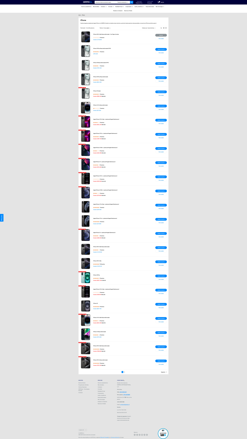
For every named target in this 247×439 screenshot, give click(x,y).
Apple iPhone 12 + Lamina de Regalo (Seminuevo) (104, 232)
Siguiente (163, 372)
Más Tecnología (159, 6)
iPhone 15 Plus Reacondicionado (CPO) (102, 48)
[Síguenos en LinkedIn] (147, 435)
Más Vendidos (96, 6)
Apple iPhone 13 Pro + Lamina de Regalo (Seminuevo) (105, 133)
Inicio (79, 15)
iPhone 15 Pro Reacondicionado (100, 360)
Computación (128, 6)
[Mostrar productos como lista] (163, 28)
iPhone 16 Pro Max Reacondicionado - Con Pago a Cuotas (106, 34)
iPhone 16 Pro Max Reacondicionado (101, 246)
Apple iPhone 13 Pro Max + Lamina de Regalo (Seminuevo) (106, 119)
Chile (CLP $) (81, 430)
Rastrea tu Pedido (128, 10)
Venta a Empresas (82, 387)
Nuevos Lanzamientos (86, 6)
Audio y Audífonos (139, 6)
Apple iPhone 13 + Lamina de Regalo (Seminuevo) (104, 161)
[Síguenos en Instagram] (139, 435)
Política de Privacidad (104, 437)
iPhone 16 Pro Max (97, 260)
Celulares (103, 6)
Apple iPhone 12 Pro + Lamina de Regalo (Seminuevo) (105, 175)
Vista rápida (161, 38)
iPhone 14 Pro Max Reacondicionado (101, 317)
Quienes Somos (81, 382)
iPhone (83, 15)
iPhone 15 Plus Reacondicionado (100, 76)
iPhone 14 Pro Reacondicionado (100, 105)
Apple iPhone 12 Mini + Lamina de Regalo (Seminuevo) (105, 190)
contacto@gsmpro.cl (125, 404)
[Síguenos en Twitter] (137, 435)
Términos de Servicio (115, 437)
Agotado (161, 35)
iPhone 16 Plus (96, 275)
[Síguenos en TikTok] (144, 435)
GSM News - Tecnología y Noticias (84, 389)
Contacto (80, 392)
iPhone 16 (95, 303)
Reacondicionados (150, 6)
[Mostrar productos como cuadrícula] (166, 28)
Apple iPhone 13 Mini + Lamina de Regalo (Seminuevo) (105, 147)
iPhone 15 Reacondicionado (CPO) (101, 62)
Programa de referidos (83, 384)
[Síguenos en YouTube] (142, 435)
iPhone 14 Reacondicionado (99, 331)
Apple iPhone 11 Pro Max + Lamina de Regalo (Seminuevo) (106, 204)
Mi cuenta (149, 3)
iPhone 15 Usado (97, 90)
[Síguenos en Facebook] (135, 435)
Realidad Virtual (118, 6)
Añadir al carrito (161, 49)
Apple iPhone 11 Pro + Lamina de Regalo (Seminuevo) (105, 218)
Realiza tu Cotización (118, 10)
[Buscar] (131, 2)
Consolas (110, 6)
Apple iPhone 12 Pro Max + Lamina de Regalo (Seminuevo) (106, 289)
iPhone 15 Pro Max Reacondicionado (101, 345)
